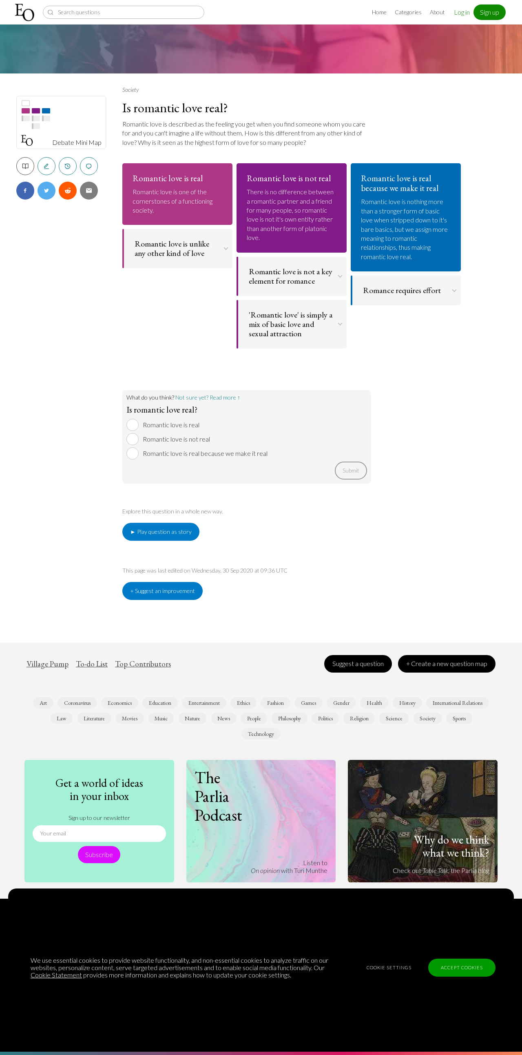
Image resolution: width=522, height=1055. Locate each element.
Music (161, 718)
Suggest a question (358, 663)
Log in (462, 12)
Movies (129, 718)
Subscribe (99, 854)
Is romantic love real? (175, 107)
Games (308, 702)
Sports (459, 718)
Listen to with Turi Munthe (289, 866)
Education (160, 702)
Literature (94, 718)
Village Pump (48, 664)
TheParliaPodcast (218, 796)
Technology (261, 733)
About (437, 12)
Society (130, 89)
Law (61, 718)
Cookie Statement (56, 975)
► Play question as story (161, 531)
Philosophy (289, 718)
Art (43, 702)
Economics (120, 702)
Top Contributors (143, 664)
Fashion (275, 702)
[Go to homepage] (25, 12)
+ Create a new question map (446, 663)
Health (374, 702)
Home (379, 12)
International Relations (457, 702)
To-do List (92, 664)
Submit (351, 470)
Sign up (489, 12)
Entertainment (204, 702)
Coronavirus (77, 702)
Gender (341, 702)
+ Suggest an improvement (162, 590)
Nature (192, 718)
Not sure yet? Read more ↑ (207, 397)
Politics (325, 718)
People (254, 718)
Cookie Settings (389, 967)
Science (394, 718)
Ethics (243, 702)
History (407, 702)
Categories (408, 12)
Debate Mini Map (77, 142)
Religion (359, 718)
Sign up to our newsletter (99, 817)
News (223, 718)
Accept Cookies (462, 967)
